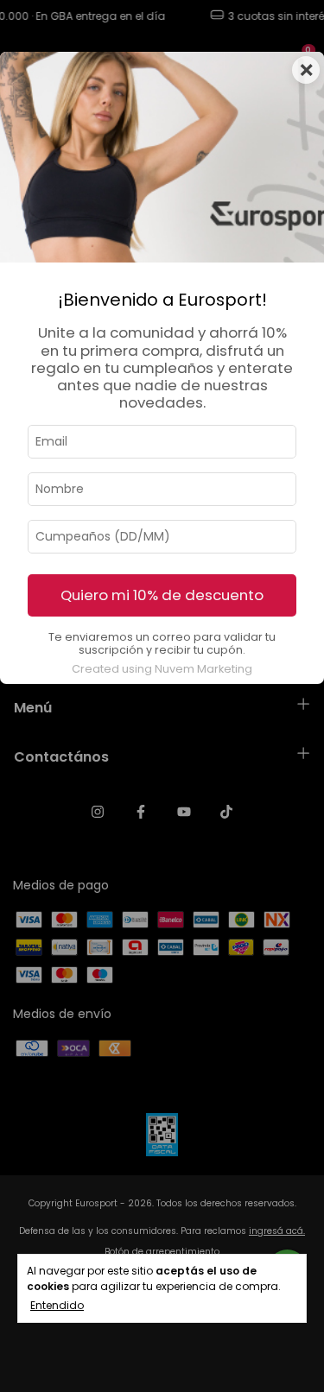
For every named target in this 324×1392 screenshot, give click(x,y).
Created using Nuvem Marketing (162, 668)
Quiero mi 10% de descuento (162, 595)
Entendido (57, 1305)
